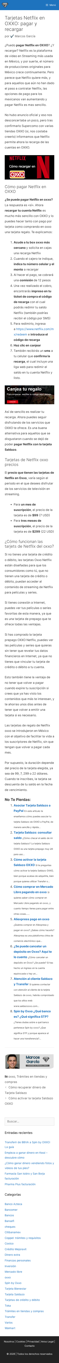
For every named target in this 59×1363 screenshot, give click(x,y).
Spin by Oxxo (13, 1283)
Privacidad (33, 1341)
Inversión (10, 1266)
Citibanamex (13, 1232)
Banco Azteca (13, 1204)
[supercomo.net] (5, 5)
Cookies (20, 1341)
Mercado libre (13, 1271)
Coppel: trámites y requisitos (23, 1238)
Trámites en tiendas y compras (24, 1311)
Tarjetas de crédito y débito (22, 1300)
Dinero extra (12, 1254)
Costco (9, 1243)
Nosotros (9, 1341)
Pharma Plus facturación (20, 1184)
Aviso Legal (47, 1341)
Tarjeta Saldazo (15, 1294)
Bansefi (9, 1221)
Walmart (10, 1328)
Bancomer (11, 1209)
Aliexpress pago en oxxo (31, 919)
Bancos (9, 1215)
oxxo (11, 1076)
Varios (9, 1322)
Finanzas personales (18, 1260)
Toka (8, 1305)
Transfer (10, 1316)
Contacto (30, 1345)
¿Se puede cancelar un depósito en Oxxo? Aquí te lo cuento (33, 951)
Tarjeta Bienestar (15, 1288)
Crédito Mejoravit (15, 1249)
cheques (10, 1226)
